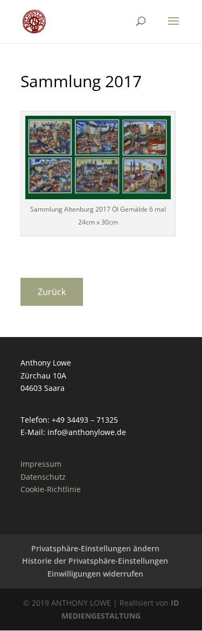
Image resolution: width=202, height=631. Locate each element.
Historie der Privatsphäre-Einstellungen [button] (95, 561)
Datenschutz (43, 477)
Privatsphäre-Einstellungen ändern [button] (95, 548)
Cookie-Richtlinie (50, 489)
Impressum (40, 464)
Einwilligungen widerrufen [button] (95, 574)
